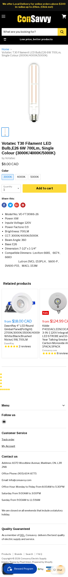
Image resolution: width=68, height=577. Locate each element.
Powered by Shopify (42, 562)
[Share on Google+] (16, 205)
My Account (8, 446)
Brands (18, 554)
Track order (8, 439)
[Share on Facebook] (4, 205)
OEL (22, 535)
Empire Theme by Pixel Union (16, 562)
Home (5, 49)
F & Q (39, 554)
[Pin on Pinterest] (22, 205)
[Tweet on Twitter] (10, 205)
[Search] (62, 32)
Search (29, 554)
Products (6, 554)
